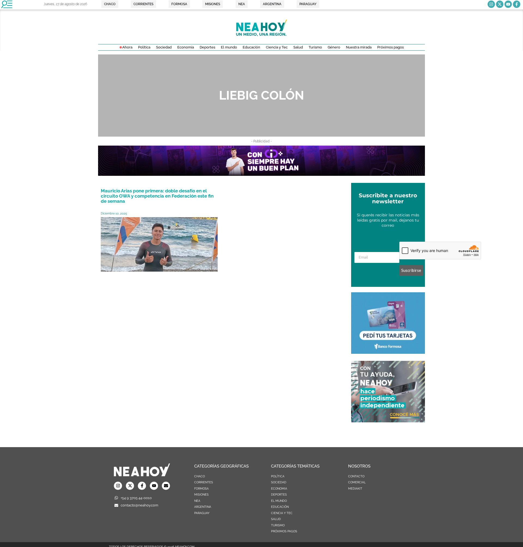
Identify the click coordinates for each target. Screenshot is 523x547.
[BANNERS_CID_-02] (261, 174)
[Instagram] (491, 4)
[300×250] (388, 352)
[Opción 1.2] (388, 420)
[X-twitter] (499, 4)
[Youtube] (508, 4)
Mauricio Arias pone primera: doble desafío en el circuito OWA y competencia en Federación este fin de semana (157, 196)
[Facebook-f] (516, 4)
